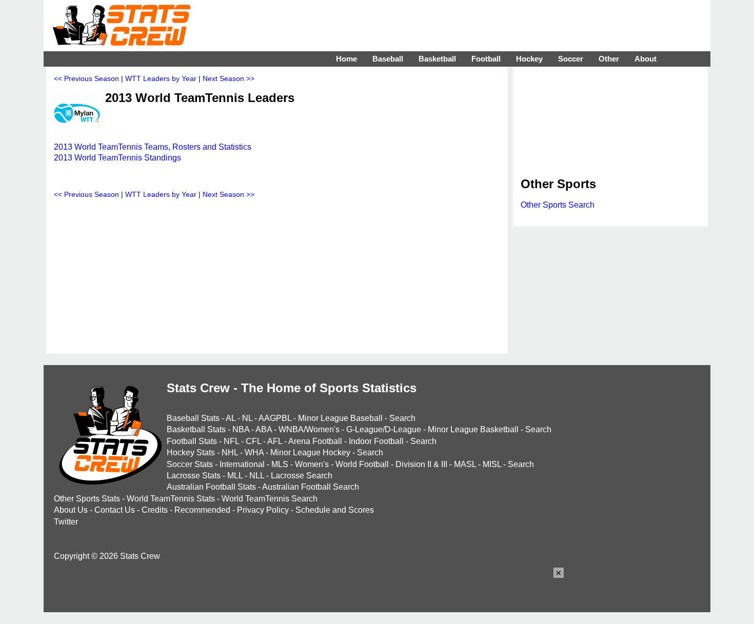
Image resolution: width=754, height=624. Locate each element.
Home (346, 58)
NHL (230, 452)
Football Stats (192, 441)
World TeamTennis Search (270, 498)
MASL (465, 464)
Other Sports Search (557, 204)
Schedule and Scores (334, 510)
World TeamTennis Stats (171, 498)
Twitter (66, 521)
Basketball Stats (196, 429)
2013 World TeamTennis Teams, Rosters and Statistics (152, 147)
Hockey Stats (191, 452)
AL (230, 418)
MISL (492, 464)
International (242, 464)
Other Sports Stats (87, 498)
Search (402, 418)
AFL (274, 441)
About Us (71, 510)
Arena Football (315, 441)
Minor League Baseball (340, 418)
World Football (362, 464)
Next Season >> (228, 78)
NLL (256, 475)
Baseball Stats (193, 418)
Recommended (202, 510)
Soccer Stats (190, 464)
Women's (312, 464)
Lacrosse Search (301, 475)
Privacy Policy (263, 510)
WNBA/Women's (309, 429)
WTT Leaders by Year (160, 78)
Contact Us (114, 510)
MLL (235, 475)
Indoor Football (376, 441)
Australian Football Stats (211, 486)
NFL (231, 441)
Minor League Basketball (473, 429)
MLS (279, 464)
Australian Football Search (310, 486)
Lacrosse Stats (194, 475)
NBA (240, 429)
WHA (254, 452)
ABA (263, 429)
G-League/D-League (383, 429)
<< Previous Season (86, 78)
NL (247, 418)
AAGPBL (275, 418)
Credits (155, 510)
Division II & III (421, 464)
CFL (253, 441)
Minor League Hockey (310, 452)
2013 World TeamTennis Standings (117, 157)
